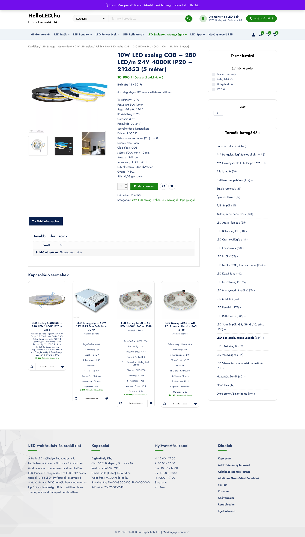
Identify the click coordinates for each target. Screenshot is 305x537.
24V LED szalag (83, 46)
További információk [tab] (45, 221)
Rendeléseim (226, 504)
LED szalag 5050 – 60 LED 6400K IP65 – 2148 (136, 324)
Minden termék (40, 34)
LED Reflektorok (133, 34)
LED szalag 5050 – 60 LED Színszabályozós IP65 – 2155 (180, 326)
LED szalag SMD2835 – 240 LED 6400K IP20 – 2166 (47, 326)
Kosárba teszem (144, 186)
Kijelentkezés (226, 511)
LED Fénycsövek (106, 34)
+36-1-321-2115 (263, 18)
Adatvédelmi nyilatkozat (234, 465)
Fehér (98, 46)
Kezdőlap (33, 46)
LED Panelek (81, 34)
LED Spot (196, 34)
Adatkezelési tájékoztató (234, 472)
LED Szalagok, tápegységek (166, 34)
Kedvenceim (226, 498)
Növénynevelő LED (220, 34)
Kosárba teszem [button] (47, 366)
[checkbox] (218, 113)
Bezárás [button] (194, 5)
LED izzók (60, 34)
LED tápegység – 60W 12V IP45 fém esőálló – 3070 (91, 326)
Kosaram (223, 491)
